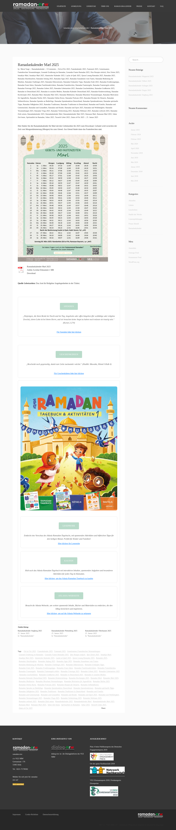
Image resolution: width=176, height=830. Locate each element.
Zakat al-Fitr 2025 (77, 117)
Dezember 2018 (136, 172)
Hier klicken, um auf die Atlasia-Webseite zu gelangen (69, 613)
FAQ (161, 6)
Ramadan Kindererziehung (101, 92)
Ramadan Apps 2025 (61, 79)
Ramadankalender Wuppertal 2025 (141, 76)
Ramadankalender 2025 (35, 114)
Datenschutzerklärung (50, 814)
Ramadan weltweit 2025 (101, 111)
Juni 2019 (134, 158)
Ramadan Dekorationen (53, 82)
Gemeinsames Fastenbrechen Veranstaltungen (83, 651)
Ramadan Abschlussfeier (26, 79)
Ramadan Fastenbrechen (65, 85)
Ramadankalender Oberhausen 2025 (98, 631)
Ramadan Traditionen (52, 104)
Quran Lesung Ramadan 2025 (92, 75)
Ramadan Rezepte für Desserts (95, 98)
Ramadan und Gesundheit (38, 108)
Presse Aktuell (134, 224)
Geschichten (133, 210)
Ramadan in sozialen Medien (51, 92)
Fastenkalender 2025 (78, 69)
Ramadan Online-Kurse (55, 98)
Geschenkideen (69, 354)
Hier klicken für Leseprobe (69, 543)
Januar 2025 (135, 130)
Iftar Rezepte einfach (98, 72)
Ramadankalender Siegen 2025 (140, 90)
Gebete (131, 205)
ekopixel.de (142, 825)
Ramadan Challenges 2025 (34, 82)
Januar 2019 (135, 167)
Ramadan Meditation (67, 95)
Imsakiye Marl (23, 75)
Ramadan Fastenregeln (84, 85)
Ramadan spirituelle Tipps (104, 688)
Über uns (105, 6)
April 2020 (135, 148)
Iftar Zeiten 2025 (113, 72)
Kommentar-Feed (135, 257)
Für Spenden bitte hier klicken (69, 332)
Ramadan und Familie (97, 104)
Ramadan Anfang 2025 (44, 79)
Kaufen (68, 561)
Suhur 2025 (49, 117)
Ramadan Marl (37, 95)
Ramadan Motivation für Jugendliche (77, 681)
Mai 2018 (134, 181)
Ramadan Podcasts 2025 (74, 98)
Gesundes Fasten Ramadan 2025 (78, 72)
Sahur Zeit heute (54, 705)
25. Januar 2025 (92, 117)
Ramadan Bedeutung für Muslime (31, 665)
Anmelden (132, 248)
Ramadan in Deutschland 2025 (29, 92)
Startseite (61, 6)
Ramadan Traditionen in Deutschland (74, 104)
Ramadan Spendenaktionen (93, 101)
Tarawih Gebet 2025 (62, 117)
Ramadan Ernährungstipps (109, 82)
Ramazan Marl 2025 (104, 114)
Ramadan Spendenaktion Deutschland (68, 101)
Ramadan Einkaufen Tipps (73, 82)
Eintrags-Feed (134, 253)
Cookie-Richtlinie (31, 814)
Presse (139, 6)
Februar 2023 (136, 139)
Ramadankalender (122, 6)
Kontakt (151, 6)
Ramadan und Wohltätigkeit (94, 108)
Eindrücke (91, 6)
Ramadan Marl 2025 (51, 95)
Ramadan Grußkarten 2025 (104, 88)
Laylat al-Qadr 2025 (73, 75)
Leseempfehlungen (135, 219)
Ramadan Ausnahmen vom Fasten (82, 79)
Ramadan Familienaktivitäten (45, 85)
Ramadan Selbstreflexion (90, 685)
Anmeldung (76, 6)
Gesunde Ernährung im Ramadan (53, 72)
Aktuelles (132, 201)
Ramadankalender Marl (53, 114)
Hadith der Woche (135, 214)
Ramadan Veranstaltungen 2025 (30, 698)
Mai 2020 (134, 144)
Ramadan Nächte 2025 (38, 98)
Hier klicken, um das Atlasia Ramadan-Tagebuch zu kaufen (69, 578)
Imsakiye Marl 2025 (36, 75)
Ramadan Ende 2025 (91, 82)
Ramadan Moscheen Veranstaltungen (89, 95)
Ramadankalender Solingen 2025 (141, 86)
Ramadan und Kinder (56, 108)
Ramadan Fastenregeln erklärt (104, 85)
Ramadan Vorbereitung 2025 (61, 111)
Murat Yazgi (25, 69)
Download (31, 273)
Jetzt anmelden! (18, 784)
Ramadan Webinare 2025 (82, 111)
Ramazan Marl (90, 114)
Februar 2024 (136, 135)
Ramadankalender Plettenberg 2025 (64, 631)
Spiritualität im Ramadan (35, 117)
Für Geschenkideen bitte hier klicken (69, 373)
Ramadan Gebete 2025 (45, 88)
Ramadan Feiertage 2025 (27, 88)
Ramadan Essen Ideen (26, 85)
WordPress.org (134, 262)
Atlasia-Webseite (68, 596)
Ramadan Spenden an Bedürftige (42, 101)
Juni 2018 (134, 176)
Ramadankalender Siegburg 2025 (30, 631)
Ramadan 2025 (109, 75)
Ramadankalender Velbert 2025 (140, 81)
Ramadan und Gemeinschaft (29, 695)
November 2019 (137, 153)
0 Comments (51, 69)
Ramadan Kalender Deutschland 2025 (76, 92)
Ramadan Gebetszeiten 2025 (64, 88)
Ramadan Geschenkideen (85, 88)
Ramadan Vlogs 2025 (42, 111)
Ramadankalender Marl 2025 (73, 114)
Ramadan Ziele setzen (46, 701)
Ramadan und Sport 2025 (74, 108)
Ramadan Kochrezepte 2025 (79, 678)
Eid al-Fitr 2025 (64, 69)
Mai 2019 (134, 162)
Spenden (69, 306)
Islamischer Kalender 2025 (55, 75)
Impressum (17, 814)
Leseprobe (69, 526)
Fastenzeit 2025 (92, 69)
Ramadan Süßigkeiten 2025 (33, 104)
